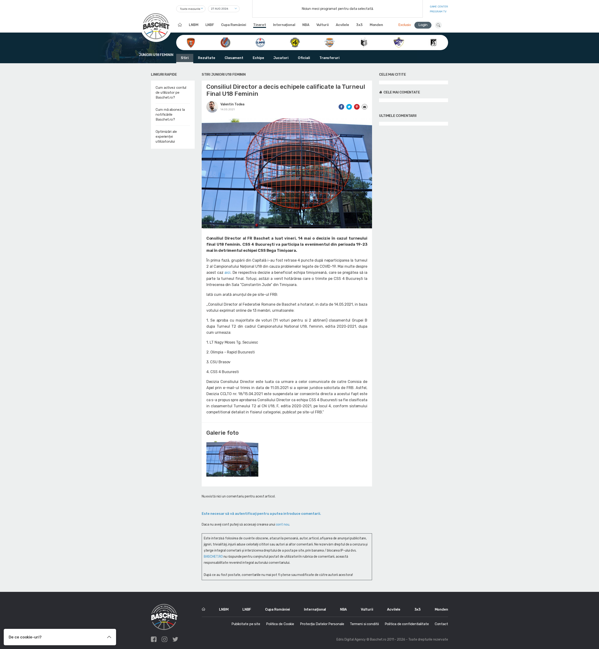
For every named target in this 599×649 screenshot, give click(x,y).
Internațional (284, 25)
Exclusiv (404, 25)
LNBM (193, 25)
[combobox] (190, 8)
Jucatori (280, 58)
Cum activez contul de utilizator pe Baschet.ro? (171, 92)
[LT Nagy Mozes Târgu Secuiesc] (399, 42)
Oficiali (304, 58)
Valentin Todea (232, 104)
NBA (305, 25)
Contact (441, 624)
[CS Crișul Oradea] (225, 42)
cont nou (282, 525)
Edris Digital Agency (351, 640)
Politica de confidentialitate (407, 624)
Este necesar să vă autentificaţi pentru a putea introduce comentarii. (261, 514)
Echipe (258, 58)
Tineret (259, 25)
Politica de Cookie (280, 624)
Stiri (185, 58)
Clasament (234, 58)
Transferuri (329, 58)
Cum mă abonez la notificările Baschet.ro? (170, 115)
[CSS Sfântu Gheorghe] (364, 42)
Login (422, 25)
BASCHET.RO (213, 557)
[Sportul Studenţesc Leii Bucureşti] (433, 42)
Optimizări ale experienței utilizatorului (166, 137)
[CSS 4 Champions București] (295, 42)
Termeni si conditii (364, 624)
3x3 (359, 25)
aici (227, 272)
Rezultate (206, 58)
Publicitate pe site (245, 624)
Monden (376, 25)
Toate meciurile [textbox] (190, 9)
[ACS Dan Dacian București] (191, 42)
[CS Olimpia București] (260, 42)
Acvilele (342, 25)
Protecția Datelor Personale (322, 624)
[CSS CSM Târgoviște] (329, 42)
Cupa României (233, 25)
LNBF (209, 25)
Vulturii (322, 25)
